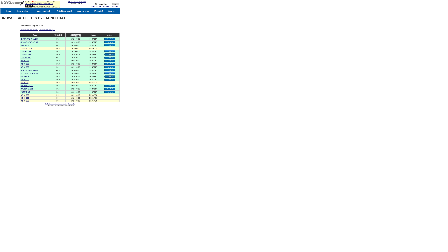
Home (8, 11)
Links (47, 104)
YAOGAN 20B (26, 54)
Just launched (43, 11)
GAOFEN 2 (25, 76)
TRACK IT (110, 39)
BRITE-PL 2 (25, 80)
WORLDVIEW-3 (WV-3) (29, 70)
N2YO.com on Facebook (100, 6)
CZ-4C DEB (25, 64)
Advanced (114, 6)
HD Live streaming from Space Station (39, 4)
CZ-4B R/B (24, 83)
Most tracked (22, 11)
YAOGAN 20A (26, 51)
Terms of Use (53, 104)
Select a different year (47, 30)
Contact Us (71, 104)
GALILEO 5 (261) (27, 86)
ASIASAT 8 (25, 45)
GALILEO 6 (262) (27, 89)
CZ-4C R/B (25, 61)
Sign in (111, 11)
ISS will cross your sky (77, 2)
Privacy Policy (62, 104)
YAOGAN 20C (26, 58)
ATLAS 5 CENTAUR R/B (29, 42)
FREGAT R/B (25, 92)
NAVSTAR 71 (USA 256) (29, 39)
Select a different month (29, 30)
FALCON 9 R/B (26, 48)
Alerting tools (83, 11)
